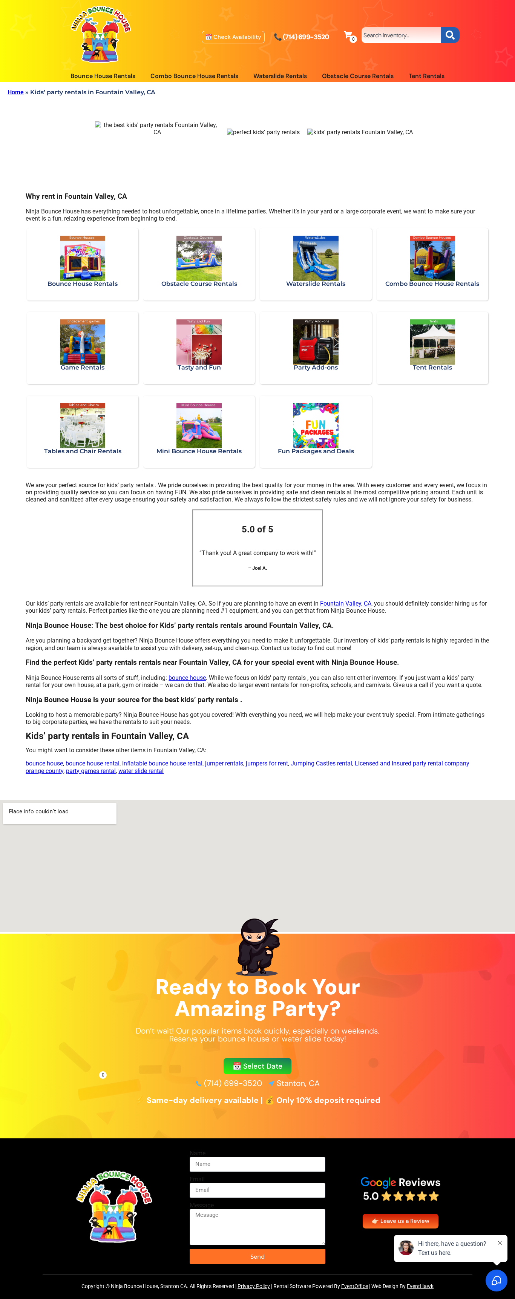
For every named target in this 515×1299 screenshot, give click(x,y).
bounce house (187, 677)
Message (202, 1205)
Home (16, 92)
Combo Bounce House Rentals (194, 76)
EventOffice (354, 1286)
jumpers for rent (267, 763)
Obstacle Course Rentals (358, 76)
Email (197, 1179)
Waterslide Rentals (280, 76)
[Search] (450, 35)
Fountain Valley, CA (345, 603)
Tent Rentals (426, 76)
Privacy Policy (254, 1286)
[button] (258, 1066)
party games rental (91, 770)
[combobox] (401, 35)
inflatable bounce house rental (162, 763)
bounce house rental (93, 763)
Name (197, 1153)
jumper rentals (224, 763)
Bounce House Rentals (103, 76)
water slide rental (141, 770)
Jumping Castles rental (321, 763)
